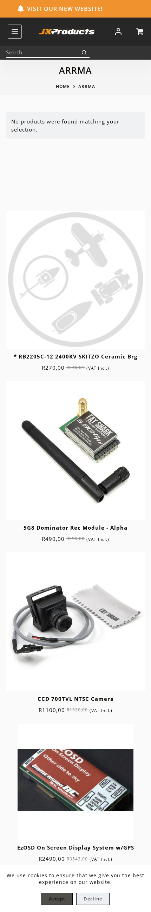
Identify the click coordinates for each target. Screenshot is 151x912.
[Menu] (15, 32)
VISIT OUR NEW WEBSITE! (65, 9)
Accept (57, 899)
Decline (93, 899)
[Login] (118, 31)
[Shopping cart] (139, 31)
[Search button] (84, 52)
